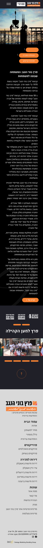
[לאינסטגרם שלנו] (33, 537)
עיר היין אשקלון (30, 468)
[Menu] (9, 4)
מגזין (35, 504)
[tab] (26, 324)
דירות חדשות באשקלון (26, 463)
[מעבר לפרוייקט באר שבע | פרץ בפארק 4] (33, 316)
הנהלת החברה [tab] (29, 55)
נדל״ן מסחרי (31, 434)
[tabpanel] (21, 184)
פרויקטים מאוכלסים (27, 449)
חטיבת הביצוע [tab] (29, 60)
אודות (34, 425)
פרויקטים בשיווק (29, 453)
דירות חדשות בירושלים (26, 472)
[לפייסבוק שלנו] (36, 537)
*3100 (21, 4)
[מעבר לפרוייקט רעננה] (21, 317)
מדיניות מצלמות (29, 513)
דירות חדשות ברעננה (27, 481)
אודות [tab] (32, 49)
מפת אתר (32, 491)
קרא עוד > (28, 299)
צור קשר (33, 495)
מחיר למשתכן (30, 430)
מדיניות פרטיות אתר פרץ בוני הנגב (21, 509)
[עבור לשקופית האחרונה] (40, 347)
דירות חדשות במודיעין (27, 477)
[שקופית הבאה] (3, 347)
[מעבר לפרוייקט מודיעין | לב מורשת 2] (10, 317)
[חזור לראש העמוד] (21, 373)
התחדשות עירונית (29, 439)
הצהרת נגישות (30, 500)
